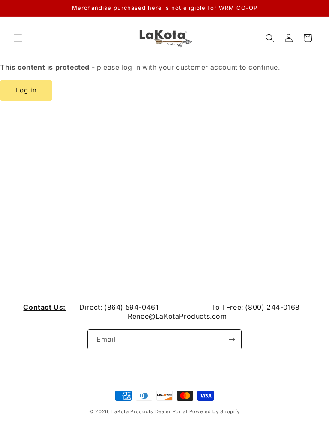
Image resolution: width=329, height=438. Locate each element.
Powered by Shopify (214, 411)
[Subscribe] (231, 339)
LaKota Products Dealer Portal (149, 411)
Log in (26, 90)
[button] (18, 38)
